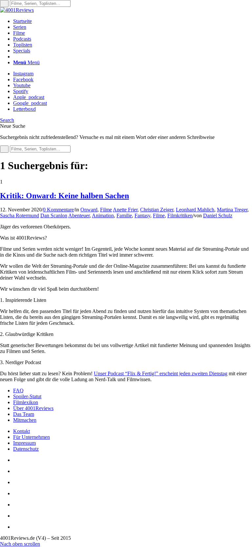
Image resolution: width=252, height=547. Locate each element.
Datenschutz (26, 449)
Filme (106, 209)
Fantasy (142, 215)
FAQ (18, 390)
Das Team (23, 414)
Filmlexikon (25, 402)
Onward (88, 209)
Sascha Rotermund (19, 215)
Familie (124, 215)
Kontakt (21, 431)
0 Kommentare (58, 209)
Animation (103, 215)
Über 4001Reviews (33, 408)
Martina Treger (232, 209)
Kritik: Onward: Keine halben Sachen (64, 195)
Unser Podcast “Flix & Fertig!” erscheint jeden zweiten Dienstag (160, 373)
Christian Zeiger (156, 209)
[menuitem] (132, 21)
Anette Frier (125, 209)
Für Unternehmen (31, 437)
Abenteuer (79, 215)
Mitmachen (24, 420)
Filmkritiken (180, 215)
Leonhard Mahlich (195, 209)
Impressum (24, 443)
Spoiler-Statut (27, 396)
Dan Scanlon (53, 215)
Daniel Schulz (217, 215)
